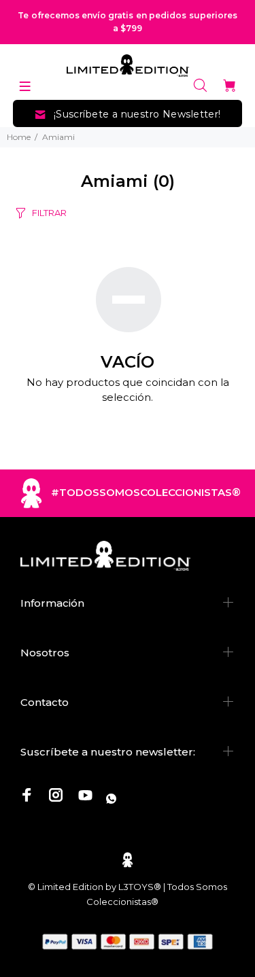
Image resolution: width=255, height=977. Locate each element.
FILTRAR (49, 212)
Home (19, 137)
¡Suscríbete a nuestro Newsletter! (137, 114)
